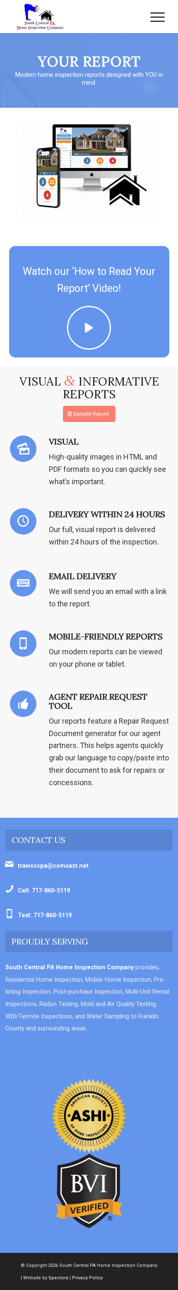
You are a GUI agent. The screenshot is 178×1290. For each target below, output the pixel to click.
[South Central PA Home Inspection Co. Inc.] (73, 16)
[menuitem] (153, 16)
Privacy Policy (87, 1278)
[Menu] (153, 16)
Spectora (58, 1278)
